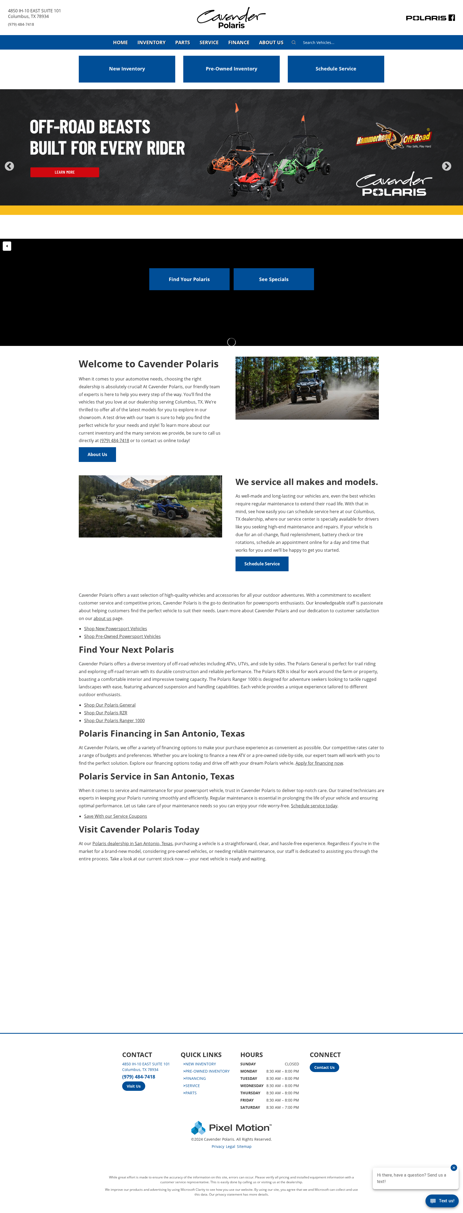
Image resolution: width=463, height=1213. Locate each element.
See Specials (274, 279)
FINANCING (194, 1078)
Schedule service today (314, 806)
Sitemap (244, 1146)
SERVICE (191, 1085)
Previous (21, 170)
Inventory (151, 42)
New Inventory (127, 68)
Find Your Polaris (189, 279)
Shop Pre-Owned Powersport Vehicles (122, 636)
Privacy (218, 1146)
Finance (238, 42)
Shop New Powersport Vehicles (115, 629)
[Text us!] (442, 1202)
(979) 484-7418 (21, 24)
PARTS (190, 1092)
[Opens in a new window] (452, 18)
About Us (271, 42)
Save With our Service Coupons (115, 816)
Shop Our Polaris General (110, 705)
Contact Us (324, 1067)
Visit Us (134, 1086)
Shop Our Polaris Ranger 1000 (114, 720)
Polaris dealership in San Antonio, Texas (132, 843)
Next (455, 170)
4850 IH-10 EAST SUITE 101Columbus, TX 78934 (34, 13)
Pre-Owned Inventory (231, 68)
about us (102, 618)
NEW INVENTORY (199, 1063)
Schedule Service (336, 68)
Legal (230, 1146)
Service (209, 42)
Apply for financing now (319, 763)
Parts (182, 42)
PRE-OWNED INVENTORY (206, 1071)
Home (120, 42)
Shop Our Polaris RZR (105, 713)
